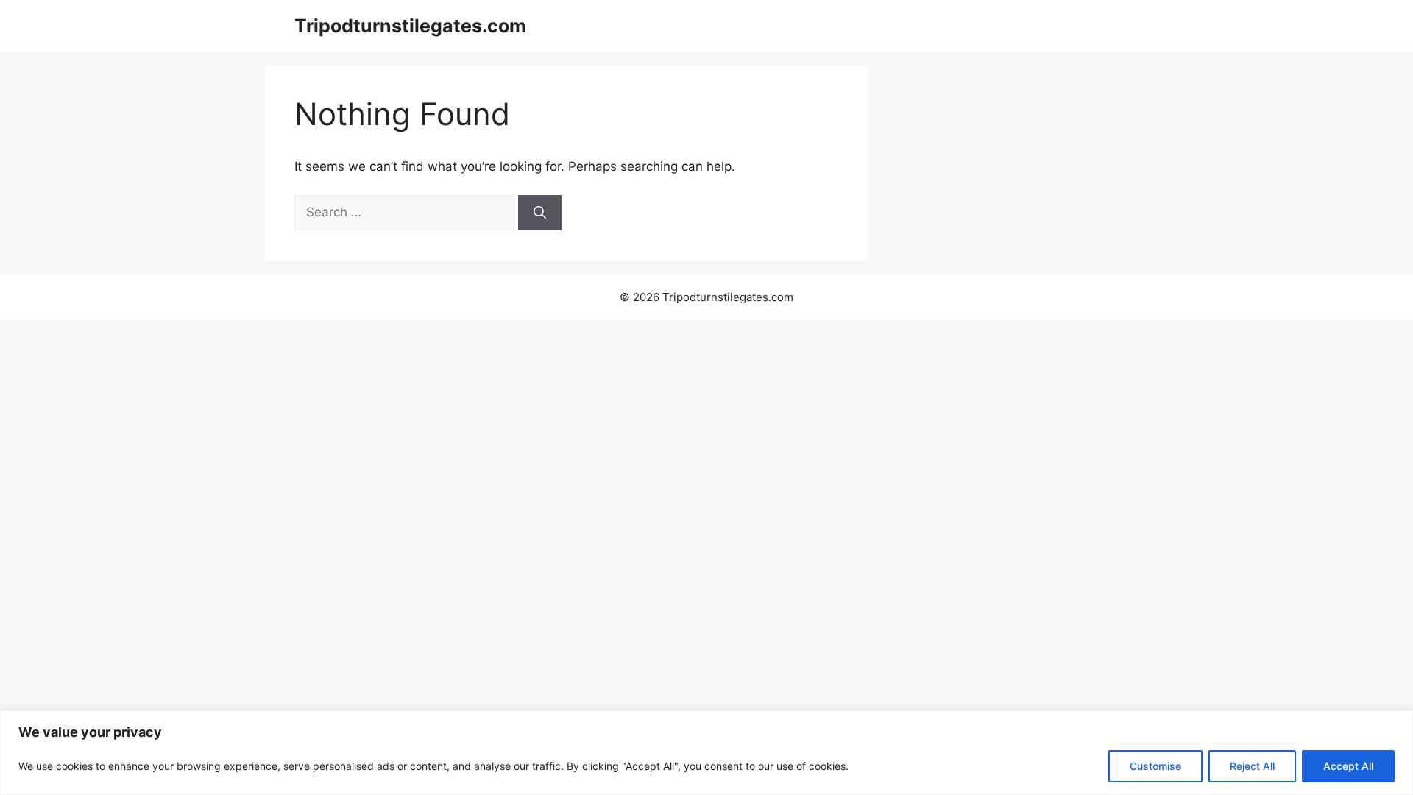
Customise (1155, 766)
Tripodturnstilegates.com (410, 26)
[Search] (540, 212)
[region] (706, 752)
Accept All (1348, 766)
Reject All (1252, 766)
